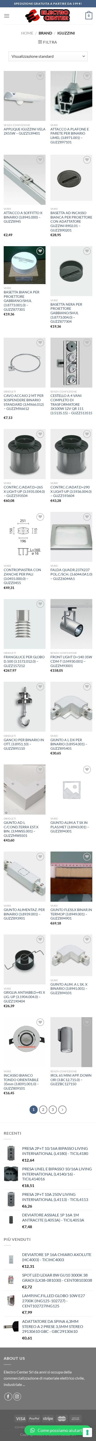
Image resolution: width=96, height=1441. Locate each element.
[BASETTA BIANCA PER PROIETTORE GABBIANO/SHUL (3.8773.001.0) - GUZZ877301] (25, 265)
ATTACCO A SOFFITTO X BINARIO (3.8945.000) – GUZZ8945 (23, 217)
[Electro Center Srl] (48, 15)
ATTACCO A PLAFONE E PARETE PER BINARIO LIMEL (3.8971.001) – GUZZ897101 (69, 135)
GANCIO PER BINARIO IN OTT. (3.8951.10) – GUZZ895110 (24, 744)
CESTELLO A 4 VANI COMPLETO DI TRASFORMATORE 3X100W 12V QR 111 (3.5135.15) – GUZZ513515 (71, 404)
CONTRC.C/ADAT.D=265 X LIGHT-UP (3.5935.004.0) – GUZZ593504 (24, 491)
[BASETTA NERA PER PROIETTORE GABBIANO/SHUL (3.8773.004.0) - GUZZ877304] (71, 271)
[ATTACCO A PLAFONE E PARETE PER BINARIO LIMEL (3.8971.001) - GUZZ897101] (71, 96)
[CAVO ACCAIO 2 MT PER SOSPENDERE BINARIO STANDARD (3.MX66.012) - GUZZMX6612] (25, 363)
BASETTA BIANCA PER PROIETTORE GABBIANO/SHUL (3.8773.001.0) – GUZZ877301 (21, 300)
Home (27, 33)
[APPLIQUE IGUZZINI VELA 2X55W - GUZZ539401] (25, 96)
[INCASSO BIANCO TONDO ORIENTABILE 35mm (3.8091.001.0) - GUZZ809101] (25, 1042)
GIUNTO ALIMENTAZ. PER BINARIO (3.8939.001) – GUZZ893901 (24, 914)
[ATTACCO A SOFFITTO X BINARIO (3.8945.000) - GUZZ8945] (25, 180)
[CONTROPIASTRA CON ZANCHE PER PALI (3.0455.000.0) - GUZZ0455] (25, 537)
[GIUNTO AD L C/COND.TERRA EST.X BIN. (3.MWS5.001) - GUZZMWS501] (25, 789)
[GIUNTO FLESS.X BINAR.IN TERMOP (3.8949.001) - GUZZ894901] (71, 876)
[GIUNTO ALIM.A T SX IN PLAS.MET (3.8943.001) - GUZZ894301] (71, 789)
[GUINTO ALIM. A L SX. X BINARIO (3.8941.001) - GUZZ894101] (71, 955)
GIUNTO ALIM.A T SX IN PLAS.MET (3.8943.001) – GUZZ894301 (69, 827)
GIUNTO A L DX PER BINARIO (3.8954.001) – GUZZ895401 (68, 744)
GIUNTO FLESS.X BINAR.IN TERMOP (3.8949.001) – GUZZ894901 (71, 914)
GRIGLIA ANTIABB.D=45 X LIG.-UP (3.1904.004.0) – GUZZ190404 (24, 997)
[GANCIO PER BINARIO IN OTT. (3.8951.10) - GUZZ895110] (25, 707)
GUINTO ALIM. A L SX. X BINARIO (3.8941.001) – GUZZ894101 (68, 988)
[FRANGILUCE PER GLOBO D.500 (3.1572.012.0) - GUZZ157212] (25, 624)
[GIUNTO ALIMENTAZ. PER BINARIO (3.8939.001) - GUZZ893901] (25, 876)
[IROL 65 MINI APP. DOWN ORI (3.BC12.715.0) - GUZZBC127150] (71, 1042)
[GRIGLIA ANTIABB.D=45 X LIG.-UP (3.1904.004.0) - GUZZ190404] (25, 959)
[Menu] (7, 16)
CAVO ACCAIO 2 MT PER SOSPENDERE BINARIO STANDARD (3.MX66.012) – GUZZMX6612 (24, 402)
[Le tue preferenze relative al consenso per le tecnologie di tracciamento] (87, 1432)
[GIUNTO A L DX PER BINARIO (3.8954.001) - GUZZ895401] (71, 707)
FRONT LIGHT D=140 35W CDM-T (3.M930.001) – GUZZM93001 (71, 661)
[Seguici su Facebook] (8, 1397)
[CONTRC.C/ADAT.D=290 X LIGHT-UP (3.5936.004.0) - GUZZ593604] (71, 454)
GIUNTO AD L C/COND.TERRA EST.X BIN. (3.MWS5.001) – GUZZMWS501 (21, 829)
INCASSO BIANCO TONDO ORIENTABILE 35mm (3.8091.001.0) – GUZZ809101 (21, 1081)
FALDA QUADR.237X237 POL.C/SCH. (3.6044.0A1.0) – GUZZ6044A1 (71, 574)
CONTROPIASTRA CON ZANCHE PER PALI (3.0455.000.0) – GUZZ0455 (22, 576)
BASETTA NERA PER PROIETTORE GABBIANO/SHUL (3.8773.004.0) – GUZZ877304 (66, 313)
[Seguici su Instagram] (17, 1397)
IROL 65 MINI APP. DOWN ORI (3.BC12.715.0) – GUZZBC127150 (71, 1079)
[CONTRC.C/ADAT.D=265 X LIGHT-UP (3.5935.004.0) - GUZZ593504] (25, 454)
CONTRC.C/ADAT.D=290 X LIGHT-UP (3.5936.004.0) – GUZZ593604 (71, 491)
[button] (57, 1430)
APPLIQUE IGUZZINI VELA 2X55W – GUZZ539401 (25, 131)
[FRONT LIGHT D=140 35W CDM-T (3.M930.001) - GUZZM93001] (71, 624)
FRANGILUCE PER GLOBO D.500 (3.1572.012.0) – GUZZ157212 (24, 661)
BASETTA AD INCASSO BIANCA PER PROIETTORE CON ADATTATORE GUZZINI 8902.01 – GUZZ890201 (71, 221)
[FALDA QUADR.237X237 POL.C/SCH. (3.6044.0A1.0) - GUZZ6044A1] (71, 537)
